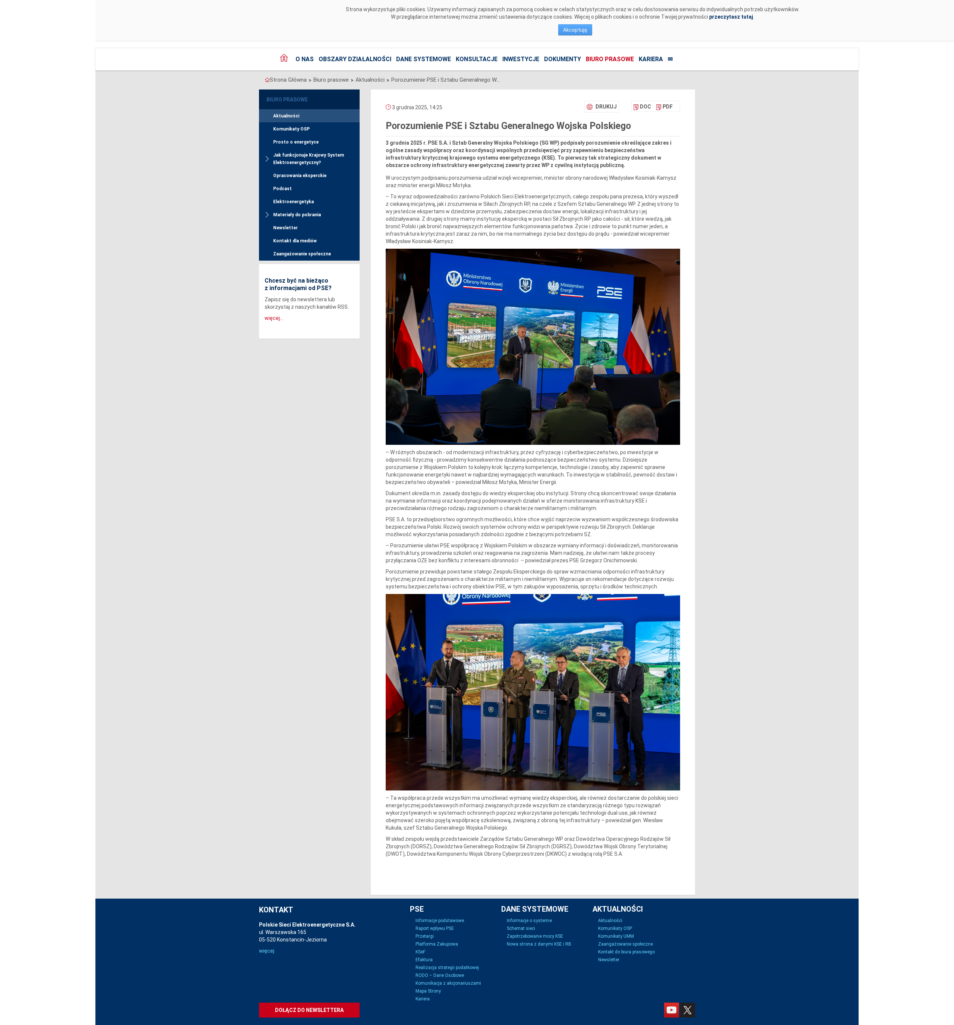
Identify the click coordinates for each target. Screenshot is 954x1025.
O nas (305, 59)
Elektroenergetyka (293, 201)
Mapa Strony (428, 991)
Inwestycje (520, 59)
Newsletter (285, 227)
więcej (266, 951)
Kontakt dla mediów (295, 240)
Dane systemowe (423, 59)
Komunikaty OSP (291, 129)
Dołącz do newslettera (309, 1010)
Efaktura (424, 959)
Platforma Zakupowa (437, 944)
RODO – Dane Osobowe (440, 975)
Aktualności (370, 79)
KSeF (420, 952)
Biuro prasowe (610, 59)
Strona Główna (288, 79)
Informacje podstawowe (440, 920)
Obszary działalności (355, 59)
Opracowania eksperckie (299, 175)
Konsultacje (476, 59)
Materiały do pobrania (297, 214)
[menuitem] (642, 107)
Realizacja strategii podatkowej (447, 967)
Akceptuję (575, 30)
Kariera (651, 59)
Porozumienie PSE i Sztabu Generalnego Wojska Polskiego (447, 79)
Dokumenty (562, 59)
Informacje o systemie (529, 920)
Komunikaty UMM (616, 936)
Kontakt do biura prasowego (626, 952)
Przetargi (425, 936)
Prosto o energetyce (296, 142)
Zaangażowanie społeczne (302, 254)
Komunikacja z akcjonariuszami (448, 983)
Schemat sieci (521, 928)
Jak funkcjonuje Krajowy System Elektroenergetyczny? (308, 159)
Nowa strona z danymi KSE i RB (539, 944)
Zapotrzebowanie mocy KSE (535, 936)
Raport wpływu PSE (435, 928)
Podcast (282, 188)
